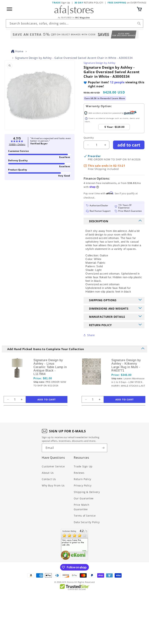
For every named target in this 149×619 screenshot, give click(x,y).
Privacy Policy (82, 485)
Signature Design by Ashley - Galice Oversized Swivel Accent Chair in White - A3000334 (74, 58)
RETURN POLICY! (88, 2)
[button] (139, 9)
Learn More (118, 98)
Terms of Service (85, 515)
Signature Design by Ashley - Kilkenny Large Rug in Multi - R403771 (126, 365)
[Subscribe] (103, 448)
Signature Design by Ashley (100, 62)
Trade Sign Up (83, 466)
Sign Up (61, 2)
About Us (48, 472)
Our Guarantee (84, 498)
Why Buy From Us (53, 485)
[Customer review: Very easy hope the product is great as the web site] (74, 544)
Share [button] (91, 335)
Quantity (89, 137)
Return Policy (82, 479)
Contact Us (49, 479)
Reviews (79, 472)
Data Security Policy (87, 522)
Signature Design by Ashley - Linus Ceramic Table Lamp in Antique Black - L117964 (50, 367)
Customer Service (53, 466)
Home (19, 51)
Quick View (51, 391)
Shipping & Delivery (87, 492)
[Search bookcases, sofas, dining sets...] (139, 23)
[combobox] (74, 23)
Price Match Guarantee (81, 507)
